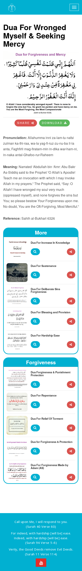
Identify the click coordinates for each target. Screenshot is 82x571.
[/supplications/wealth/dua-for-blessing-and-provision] (71, 321)
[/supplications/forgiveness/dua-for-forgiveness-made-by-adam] (71, 477)
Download (53, 123)
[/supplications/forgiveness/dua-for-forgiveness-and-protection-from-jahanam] (71, 451)
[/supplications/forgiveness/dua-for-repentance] (71, 404)
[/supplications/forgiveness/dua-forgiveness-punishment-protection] (71, 384)
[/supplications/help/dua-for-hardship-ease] (71, 344)
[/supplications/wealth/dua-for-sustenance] (71, 274)
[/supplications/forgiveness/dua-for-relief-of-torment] (71, 427)
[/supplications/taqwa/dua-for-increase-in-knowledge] (71, 251)
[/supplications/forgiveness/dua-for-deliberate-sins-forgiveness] (71, 301)
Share (24, 123)
